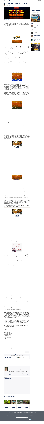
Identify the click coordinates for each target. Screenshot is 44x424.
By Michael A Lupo (35, 41)
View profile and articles (26, 374)
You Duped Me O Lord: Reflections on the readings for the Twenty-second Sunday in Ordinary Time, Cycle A (37, 36)
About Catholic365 (7, 415)
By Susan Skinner (35, 32)
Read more (7, 407)
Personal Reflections (13, 396)
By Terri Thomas (35, 27)
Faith (4, 396)
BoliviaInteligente (6, 19)
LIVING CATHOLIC (8, 396)
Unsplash (9, 19)
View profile (10, 5)
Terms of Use (31, 415)
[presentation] (3, 403)
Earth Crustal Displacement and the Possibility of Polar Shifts (37, 40)
